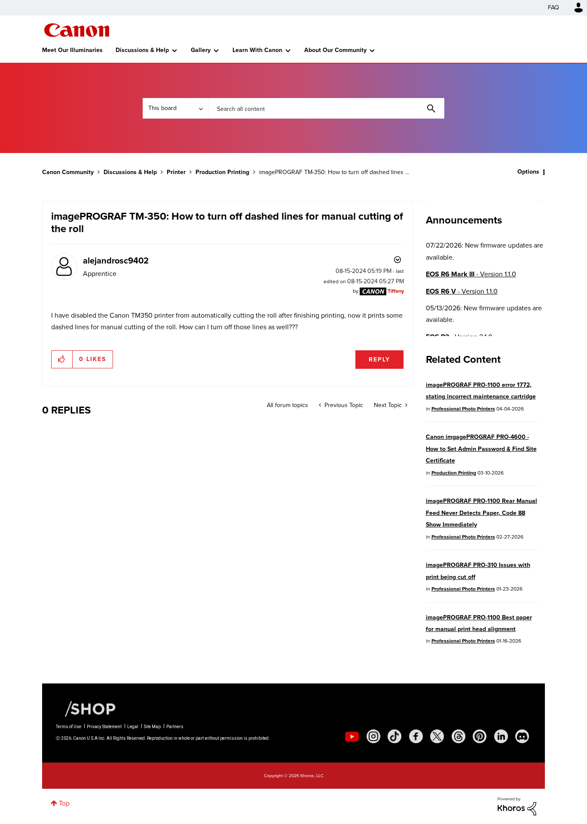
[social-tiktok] (394, 736)
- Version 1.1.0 (471, 274)
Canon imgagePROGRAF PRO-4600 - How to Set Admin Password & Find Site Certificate (481, 448)
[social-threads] (458, 736)
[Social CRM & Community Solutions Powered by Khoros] (517, 806)
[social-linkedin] (501, 736)
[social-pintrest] (479, 736)
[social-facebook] (416, 736)
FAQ (553, 7)
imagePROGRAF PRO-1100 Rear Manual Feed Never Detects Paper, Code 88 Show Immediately (481, 512)
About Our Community (335, 50)
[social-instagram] (373, 736)
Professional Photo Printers (463, 409)
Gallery (201, 50)
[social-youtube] (352, 736)
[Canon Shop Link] (86, 708)
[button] (62, 359)
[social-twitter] (437, 736)
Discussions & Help (142, 50)
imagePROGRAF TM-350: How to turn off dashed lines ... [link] (334, 172)
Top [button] (64, 803)
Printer (176, 172)
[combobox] (326, 108)
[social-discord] (522, 736)
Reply (379, 359)
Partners (174, 726)
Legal (132, 726)
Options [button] (528, 171)
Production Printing (222, 172)
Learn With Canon (257, 50)
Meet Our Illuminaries (72, 50)
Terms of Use (68, 726)
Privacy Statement (104, 726)
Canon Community (76, 30)
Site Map (152, 726)
